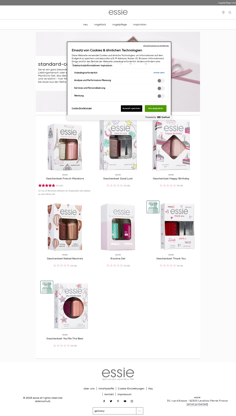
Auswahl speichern (131, 108)
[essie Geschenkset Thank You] (171, 225)
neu (85, 24)
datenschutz (42, 401)
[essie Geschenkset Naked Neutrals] (65, 225)
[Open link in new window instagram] (132, 401)
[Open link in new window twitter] (111, 401)
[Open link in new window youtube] (125, 401)
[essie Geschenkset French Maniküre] (65, 145)
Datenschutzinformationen (86, 65)
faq (150, 388)
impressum (124, 394)
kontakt (109, 394)
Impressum (106, 65)
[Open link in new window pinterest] (118, 401)
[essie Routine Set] (118, 225)
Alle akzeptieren (155, 108)
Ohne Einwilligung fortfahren (156, 46)
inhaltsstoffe (106, 388)
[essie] (118, 374)
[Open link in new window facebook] (104, 401)
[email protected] (197, 404)
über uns (89, 388)
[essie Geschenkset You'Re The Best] (65, 305)
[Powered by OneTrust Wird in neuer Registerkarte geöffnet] (157, 118)
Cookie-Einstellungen (131, 388)
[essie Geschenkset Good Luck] (118, 145)
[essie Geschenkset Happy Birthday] (171, 145)
